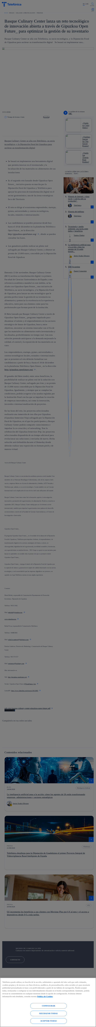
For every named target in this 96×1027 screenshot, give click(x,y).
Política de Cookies (45, 996)
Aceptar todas (48, 1021)
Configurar (48, 1006)
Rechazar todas (48, 1013)
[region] (48, 1002)
